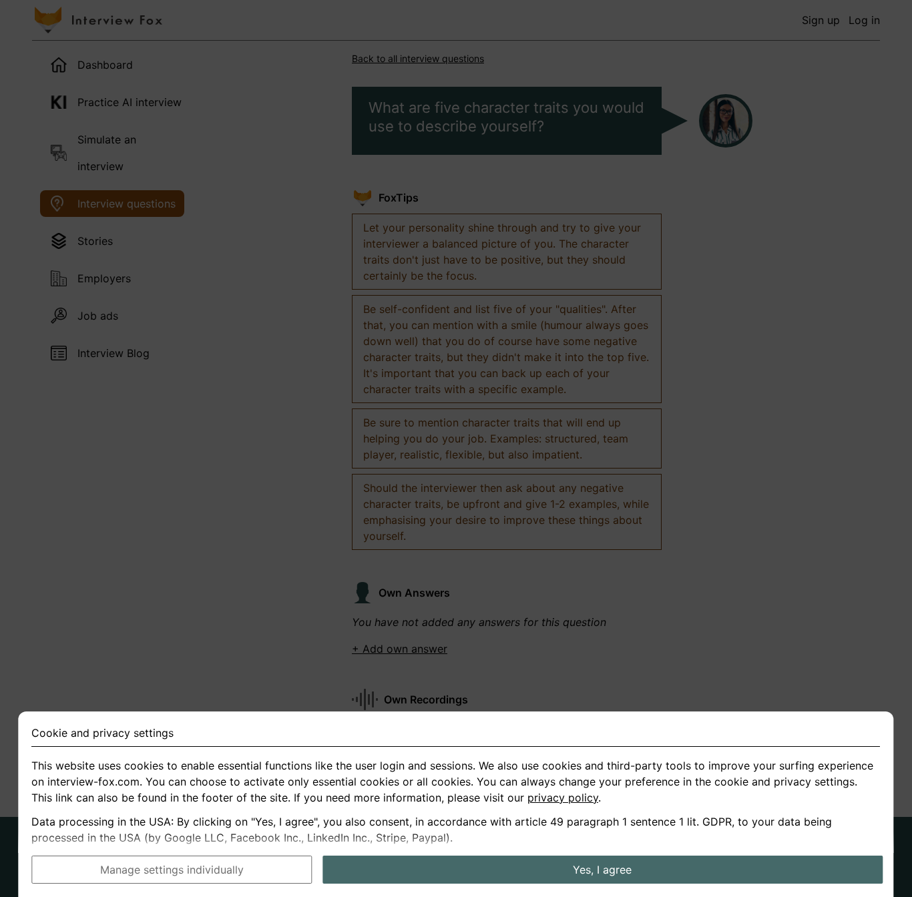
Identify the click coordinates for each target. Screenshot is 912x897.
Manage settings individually (172, 869)
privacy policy (562, 797)
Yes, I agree (602, 869)
